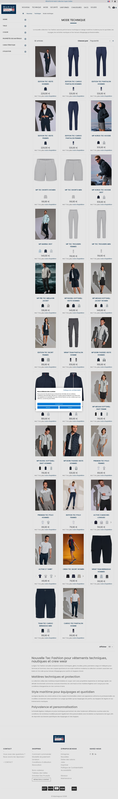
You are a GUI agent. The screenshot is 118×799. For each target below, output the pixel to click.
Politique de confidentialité (72, 390)
